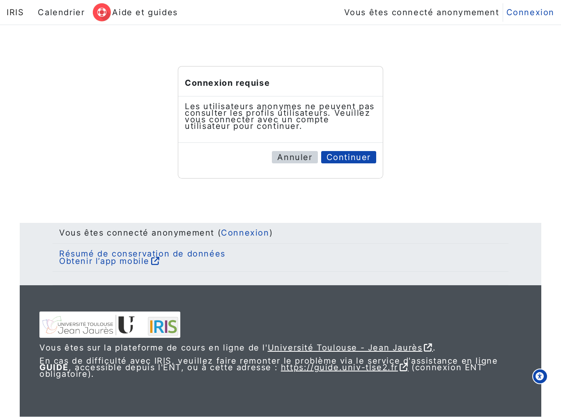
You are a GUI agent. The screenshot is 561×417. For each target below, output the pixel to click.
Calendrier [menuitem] (61, 12)
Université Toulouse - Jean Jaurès (345, 348)
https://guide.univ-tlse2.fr (339, 367)
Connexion (530, 12)
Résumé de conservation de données (142, 254)
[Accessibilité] (540, 376)
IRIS (15, 12)
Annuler (294, 157)
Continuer (348, 157)
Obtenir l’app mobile (104, 261)
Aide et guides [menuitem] (144, 12)
